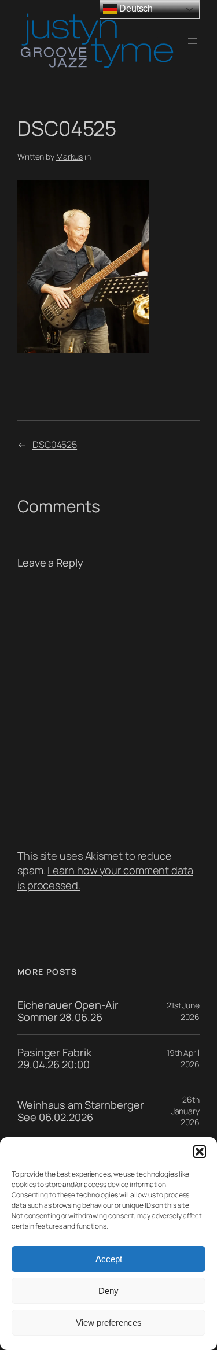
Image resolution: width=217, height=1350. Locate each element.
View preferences (109, 1322)
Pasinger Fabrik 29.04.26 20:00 (54, 1058)
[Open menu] (193, 41)
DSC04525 (54, 444)
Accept (108, 1259)
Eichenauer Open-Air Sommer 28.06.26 (68, 1011)
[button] (199, 1151)
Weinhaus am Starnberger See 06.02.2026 (80, 1111)
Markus (69, 156)
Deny (108, 1291)
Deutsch (135, 8)
